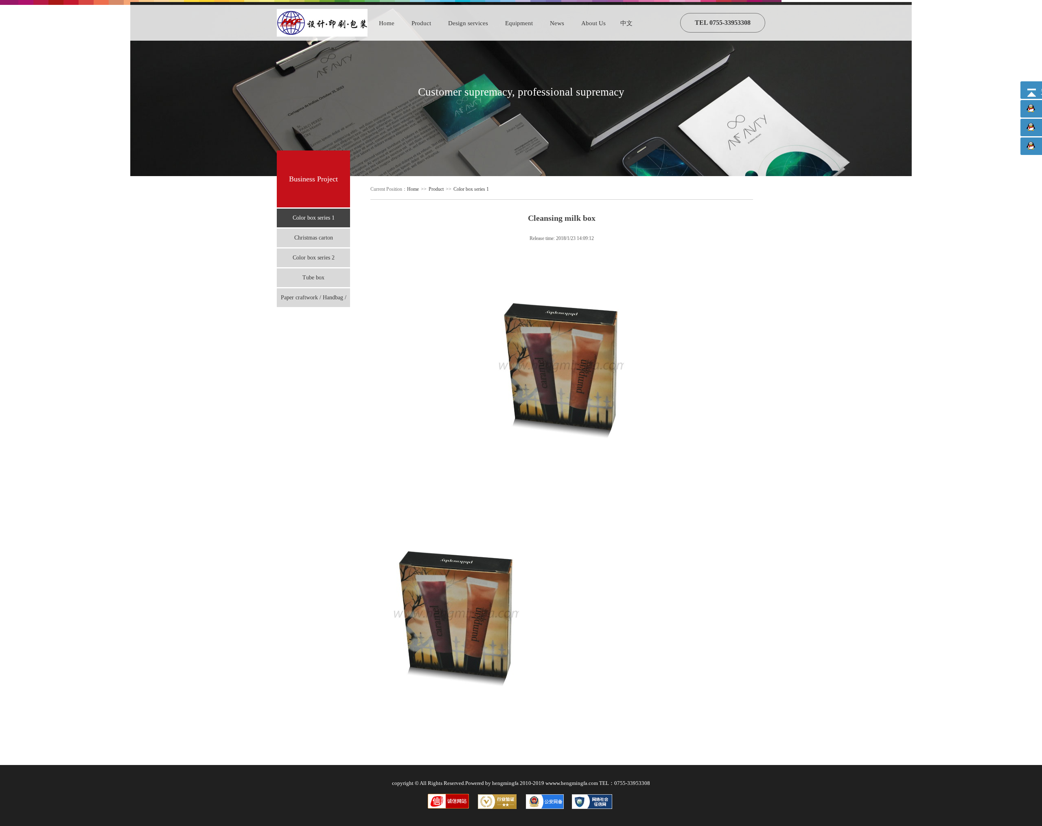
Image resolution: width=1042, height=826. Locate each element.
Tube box (313, 278)
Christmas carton (313, 238)
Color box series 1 (314, 218)
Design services (468, 23)
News (557, 23)
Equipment (519, 23)
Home (386, 23)
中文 (626, 23)
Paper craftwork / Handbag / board (313, 300)
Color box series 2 (314, 258)
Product (421, 23)
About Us (593, 23)
